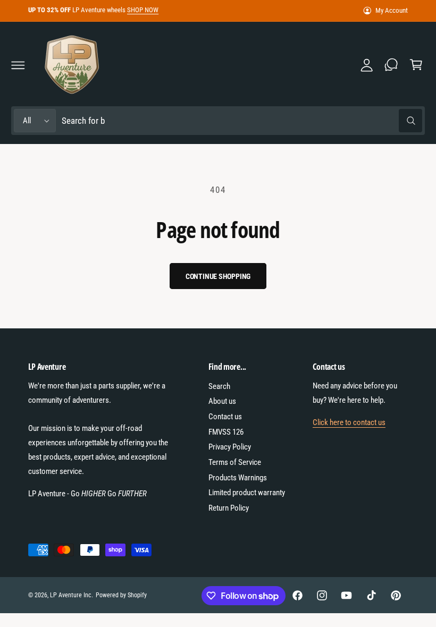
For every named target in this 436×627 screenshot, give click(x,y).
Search (219, 386)
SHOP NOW (142, 10)
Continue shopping (218, 276)
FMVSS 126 (226, 432)
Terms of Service (234, 462)
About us (222, 401)
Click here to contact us (349, 422)
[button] (18, 65)
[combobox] (241, 120)
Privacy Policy (229, 447)
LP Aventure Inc (70, 595)
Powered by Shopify (121, 595)
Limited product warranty (246, 492)
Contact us (225, 416)
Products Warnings (237, 477)
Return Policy (228, 508)
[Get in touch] (391, 65)
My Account (391, 10)
